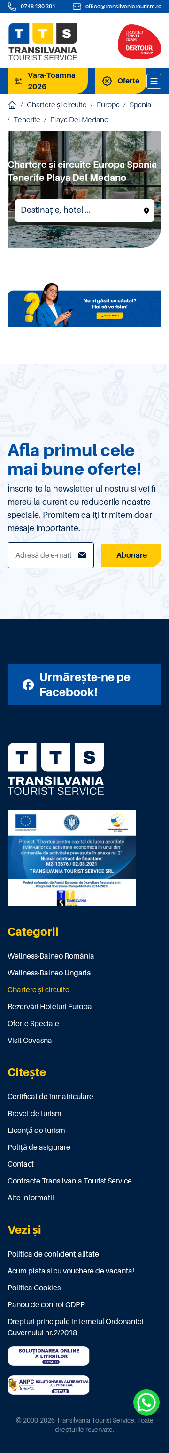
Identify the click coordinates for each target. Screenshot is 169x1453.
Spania (140, 105)
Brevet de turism (34, 1113)
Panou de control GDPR (46, 1305)
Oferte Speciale (33, 1023)
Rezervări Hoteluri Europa (50, 1007)
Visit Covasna (30, 1040)
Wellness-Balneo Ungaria (49, 973)
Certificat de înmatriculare (50, 1097)
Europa (108, 105)
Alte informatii (31, 1198)
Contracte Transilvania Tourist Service (70, 1181)
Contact (21, 1164)
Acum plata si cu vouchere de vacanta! (71, 1271)
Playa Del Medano (79, 120)
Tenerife (27, 120)
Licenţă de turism (36, 1130)
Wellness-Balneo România (51, 956)
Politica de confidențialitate (53, 1254)
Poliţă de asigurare (39, 1147)
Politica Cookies (34, 1288)
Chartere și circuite (57, 105)
